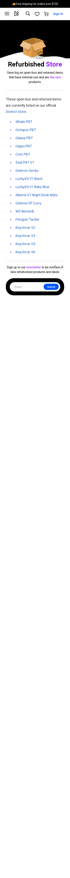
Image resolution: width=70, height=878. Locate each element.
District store (16, 112)
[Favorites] (37, 14)
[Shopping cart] (46, 14)
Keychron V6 (25, 252)
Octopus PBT (26, 130)
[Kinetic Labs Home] (16, 13)
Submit (51, 286)
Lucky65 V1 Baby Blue (32, 187)
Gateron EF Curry (28, 203)
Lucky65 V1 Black (29, 179)
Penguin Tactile (27, 219)
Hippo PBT (24, 146)
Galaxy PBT (24, 138)
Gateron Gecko (27, 171)
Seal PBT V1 (25, 162)
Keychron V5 (25, 244)
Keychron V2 (25, 228)
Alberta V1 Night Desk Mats (37, 195)
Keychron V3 (25, 236)
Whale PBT (24, 122)
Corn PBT (23, 154)
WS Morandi (25, 211)
